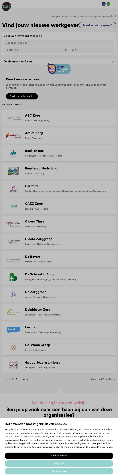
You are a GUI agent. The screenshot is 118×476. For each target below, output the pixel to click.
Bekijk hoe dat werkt (22, 96)
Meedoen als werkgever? (97, 25)
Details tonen (59, 471)
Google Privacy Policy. (101, 447)
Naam (18, 104)
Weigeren (59, 463)
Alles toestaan (59, 455)
